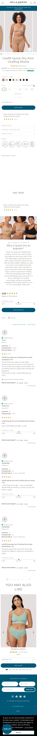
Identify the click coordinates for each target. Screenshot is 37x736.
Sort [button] (4, 318)
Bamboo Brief (18, 649)
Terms (17, 379)
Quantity (18, 94)
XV (26, 89)
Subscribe (29, 689)
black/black (27, 80)
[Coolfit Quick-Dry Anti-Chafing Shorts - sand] (5, 183)
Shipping (18, 68)
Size (17, 85)
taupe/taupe (13, 80)
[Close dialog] (36, 356)
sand (6, 80)
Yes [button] (17, 382)
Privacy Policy (32, 378)
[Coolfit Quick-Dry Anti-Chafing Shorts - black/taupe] (16, 183)
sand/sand (16, 80)
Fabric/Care (7, 133)
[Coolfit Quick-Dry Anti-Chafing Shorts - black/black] (3, 185)
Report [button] (21, 382)
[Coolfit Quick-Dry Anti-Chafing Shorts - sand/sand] (12, 183)
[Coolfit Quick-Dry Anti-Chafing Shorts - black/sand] (14, 183)
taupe (3, 80)
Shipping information (11, 129)
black (10, 80)
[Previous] (4, 632)
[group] (18, 293)
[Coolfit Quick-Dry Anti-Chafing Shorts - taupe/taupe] (9, 183)
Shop (18, 711)
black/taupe (23, 80)
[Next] (33, 632)
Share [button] (26, 382)
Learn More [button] (28, 727)
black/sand (20, 80)
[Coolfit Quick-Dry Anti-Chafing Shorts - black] (7, 183)
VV (20, 89)
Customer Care (18, 706)
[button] (7, 579)
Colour (7, 76)
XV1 (32, 89)
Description (7, 125)
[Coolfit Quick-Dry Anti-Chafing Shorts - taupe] (3, 183)
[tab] (19, 325)
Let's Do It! (25, 373)
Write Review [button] (18, 310)
